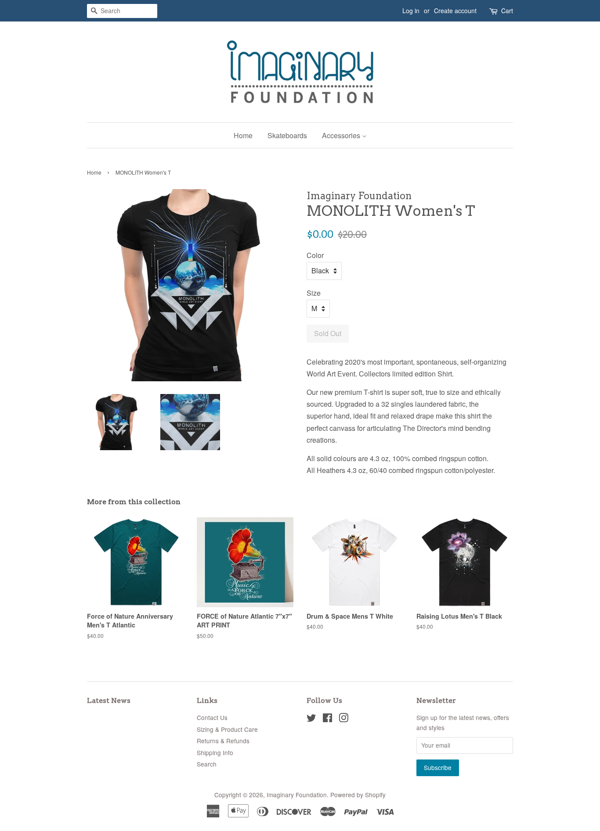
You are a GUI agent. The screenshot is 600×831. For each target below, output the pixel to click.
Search (207, 763)
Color (315, 255)
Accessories (342, 135)
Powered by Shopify (358, 794)
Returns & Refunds (223, 740)
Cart (507, 10)
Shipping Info (215, 752)
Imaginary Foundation (297, 794)
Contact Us (212, 717)
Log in (410, 10)
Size (314, 293)
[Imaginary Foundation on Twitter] (311, 719)
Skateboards (287, 135)
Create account (455, 10)
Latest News (108, 700)
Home (243, 135)
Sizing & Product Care (227, 729)
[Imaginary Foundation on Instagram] (343, 719)
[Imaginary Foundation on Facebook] (327, 719)
